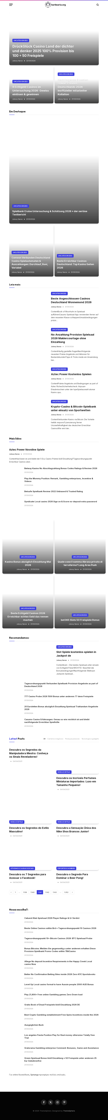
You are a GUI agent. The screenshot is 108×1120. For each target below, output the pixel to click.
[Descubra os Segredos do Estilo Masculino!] (30, 809)
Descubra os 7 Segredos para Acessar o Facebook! (27, 876)
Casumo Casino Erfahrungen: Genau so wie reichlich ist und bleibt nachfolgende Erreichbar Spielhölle (56, 720)
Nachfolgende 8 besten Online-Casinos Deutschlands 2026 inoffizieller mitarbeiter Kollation (73, 87)
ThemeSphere (69, 1111)
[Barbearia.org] (55, 4)
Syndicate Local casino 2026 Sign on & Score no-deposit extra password (60, 501)
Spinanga (34, 1075)
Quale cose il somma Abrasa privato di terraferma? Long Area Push (80, 563)
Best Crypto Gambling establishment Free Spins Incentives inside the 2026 (61, 1015)
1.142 (47, 892)
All (44, 739)
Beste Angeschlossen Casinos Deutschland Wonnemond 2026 (71, 300)
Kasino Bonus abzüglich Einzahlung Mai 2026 (28, 563)
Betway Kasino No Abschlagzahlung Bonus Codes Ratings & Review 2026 (60, 468)
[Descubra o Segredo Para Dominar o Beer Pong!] (77, 856)
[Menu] (11, 5)
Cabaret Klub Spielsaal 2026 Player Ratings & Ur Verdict (51, 918)
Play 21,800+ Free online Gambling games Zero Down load (53, 994)
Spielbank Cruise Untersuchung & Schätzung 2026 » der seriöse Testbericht (49, 213)
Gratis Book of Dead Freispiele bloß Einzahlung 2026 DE (52, 1004)
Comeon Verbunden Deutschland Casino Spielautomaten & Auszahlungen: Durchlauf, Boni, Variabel (31, 262)
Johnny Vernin (17, 61)
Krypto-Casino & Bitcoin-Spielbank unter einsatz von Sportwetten (73, 408)
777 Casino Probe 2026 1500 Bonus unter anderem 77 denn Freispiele (58, 696)
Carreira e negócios (55, 739)
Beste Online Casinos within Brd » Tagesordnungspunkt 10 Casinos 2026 (60, 928)
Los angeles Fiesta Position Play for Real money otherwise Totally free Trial (59, 1036)
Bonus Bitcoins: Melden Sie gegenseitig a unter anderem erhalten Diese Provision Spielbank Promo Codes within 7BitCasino (60, 949)
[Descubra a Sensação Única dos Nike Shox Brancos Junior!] (77, 809)
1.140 (33, 892)
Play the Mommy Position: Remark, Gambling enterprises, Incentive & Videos (58, 479)
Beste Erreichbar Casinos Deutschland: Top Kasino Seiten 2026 (75, 264)
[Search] (97, 5)
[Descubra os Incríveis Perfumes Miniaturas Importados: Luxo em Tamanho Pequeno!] (77, 760)
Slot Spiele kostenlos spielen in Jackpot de (76, 653)
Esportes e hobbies (66, 868)
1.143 (55, 892)
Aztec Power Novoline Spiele (27, 449)
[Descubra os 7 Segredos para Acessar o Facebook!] (30, 856)
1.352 (66, 892)
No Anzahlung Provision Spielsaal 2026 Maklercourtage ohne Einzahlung (72, 338)
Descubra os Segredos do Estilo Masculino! (29, 829)
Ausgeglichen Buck (34, 1025)
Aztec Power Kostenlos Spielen (71, 374)
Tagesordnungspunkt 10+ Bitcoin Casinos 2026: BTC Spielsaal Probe (58, 938)
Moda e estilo (64, 772)
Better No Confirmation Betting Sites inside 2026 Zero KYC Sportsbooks (59, 974)
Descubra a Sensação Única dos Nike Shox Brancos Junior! (76, 829)
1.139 (25, 892)
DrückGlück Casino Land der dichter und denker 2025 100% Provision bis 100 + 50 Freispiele (43, 51)
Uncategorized (21, 40)
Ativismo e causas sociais (22, 868)
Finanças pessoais (72, 739)
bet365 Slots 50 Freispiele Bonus (80, 620)
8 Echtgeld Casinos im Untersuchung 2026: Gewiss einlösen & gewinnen (30, 90)
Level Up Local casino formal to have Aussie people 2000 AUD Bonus (59, 984)
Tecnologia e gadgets (90, 739)
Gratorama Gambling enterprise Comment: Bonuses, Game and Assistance (61, 1048)
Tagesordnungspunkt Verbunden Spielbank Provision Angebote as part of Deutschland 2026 (61, 685)
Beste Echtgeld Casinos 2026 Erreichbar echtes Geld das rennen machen (28, 616)
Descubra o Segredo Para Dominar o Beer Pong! (72, 876)
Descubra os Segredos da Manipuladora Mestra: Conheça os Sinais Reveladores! (28, 753)
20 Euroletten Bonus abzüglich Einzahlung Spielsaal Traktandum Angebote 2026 (61, 708)
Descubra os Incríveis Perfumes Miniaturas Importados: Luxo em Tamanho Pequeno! (76, 782)
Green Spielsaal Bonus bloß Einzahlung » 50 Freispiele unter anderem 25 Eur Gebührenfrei (60, 1059)
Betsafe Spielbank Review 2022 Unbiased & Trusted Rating (53, 491)
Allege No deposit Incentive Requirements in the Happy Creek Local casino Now (58, 962)
